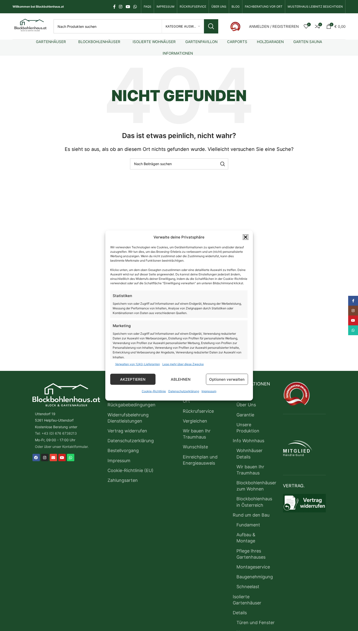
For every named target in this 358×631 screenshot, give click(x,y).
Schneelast (247, 586)
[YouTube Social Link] (128, 6)
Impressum (209, 391)
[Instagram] (44, 457)
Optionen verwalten (227, 379)
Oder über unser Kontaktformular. (62, 446)
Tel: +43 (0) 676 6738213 (56, 433)
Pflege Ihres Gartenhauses (250, 554)
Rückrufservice (198, 411)
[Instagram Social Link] (120, 6)
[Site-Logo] (30, 26)
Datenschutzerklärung (183, 391)
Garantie (245, 414)
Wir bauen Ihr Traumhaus (197, 434)
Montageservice (253, 566)
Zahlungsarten (123, 480)
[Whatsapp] (70, 457)
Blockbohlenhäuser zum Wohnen (256, 485)
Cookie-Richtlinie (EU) (131, 470)
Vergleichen (195, 421)
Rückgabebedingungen (132, 404)
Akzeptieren (132, 379)
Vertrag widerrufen (127, 430)
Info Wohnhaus (248, 440)
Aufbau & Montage (245, 537)
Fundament (248, 524)
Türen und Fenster (255, 622)
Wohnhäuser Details (249, 453)
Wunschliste (195, 446)
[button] (245, 237)
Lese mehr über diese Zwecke (183, 364)
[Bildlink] (235, 26)
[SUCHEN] (211, 26)
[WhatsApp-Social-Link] (135, 6)
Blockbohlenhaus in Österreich (254, 501)
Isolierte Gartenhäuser (247, 599)
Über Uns (246, 404)
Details (240, 612)
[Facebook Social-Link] (114, 6)
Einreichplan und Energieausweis (200, 460)
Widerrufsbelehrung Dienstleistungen (128, 418)
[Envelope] (53, 457)
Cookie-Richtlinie (154, 391)
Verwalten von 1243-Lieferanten (137, 364)
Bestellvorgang (123, 450)
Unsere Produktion (247, 427)
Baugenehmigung (254, 576)
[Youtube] (62, 457)
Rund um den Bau (251, 515)
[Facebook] (36, 457)
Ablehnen (180, 379)
